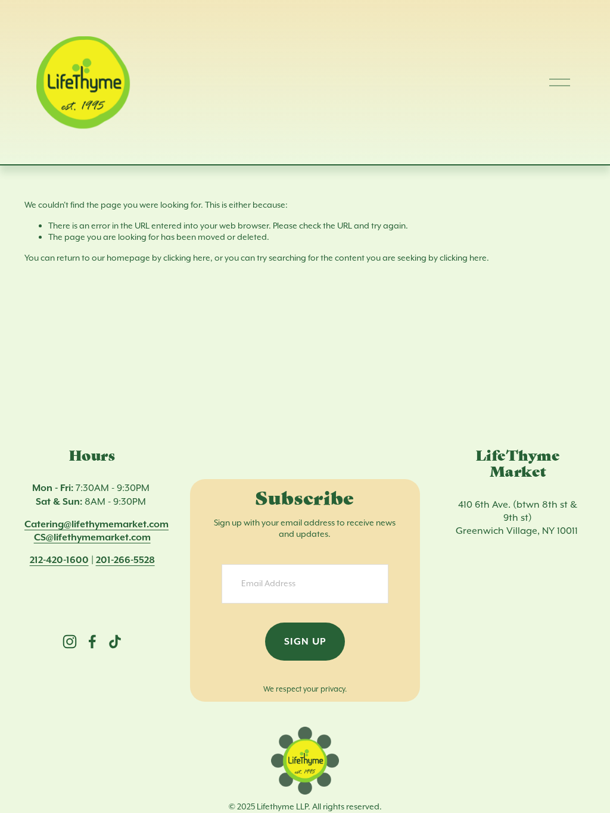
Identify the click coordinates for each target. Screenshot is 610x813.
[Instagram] (70, 641)
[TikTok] (115, 641)
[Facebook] (92, 641)
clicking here (186, 257)
